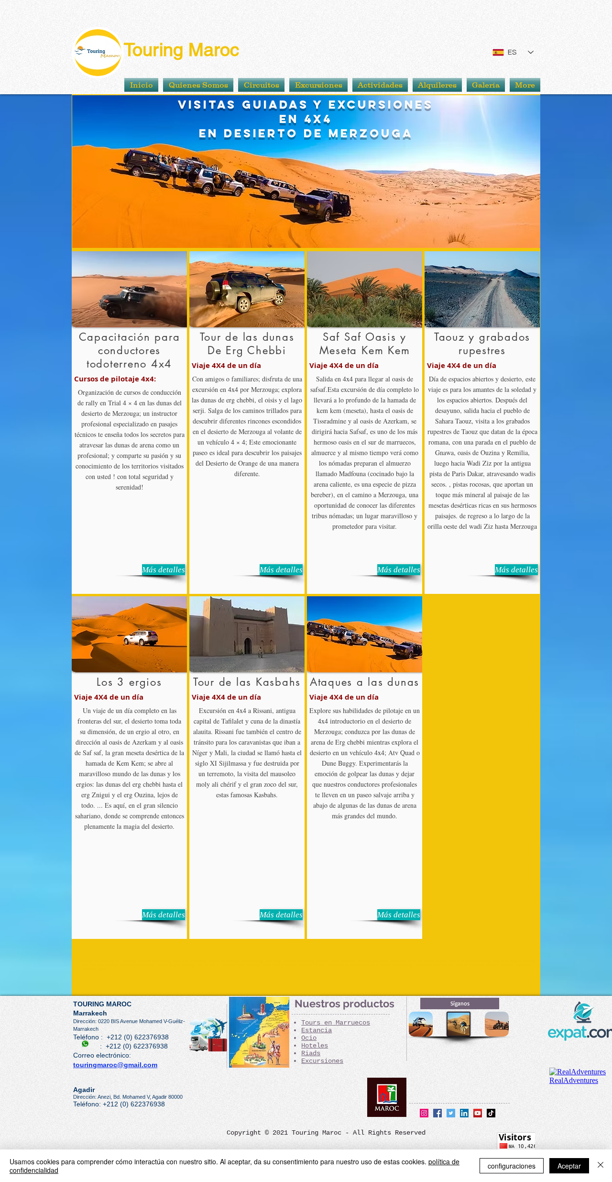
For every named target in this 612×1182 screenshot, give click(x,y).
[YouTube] (477, 1113)
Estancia (316, 1030)
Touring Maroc (181, 49)
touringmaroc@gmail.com (115, 1065)
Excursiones (322, 1061)
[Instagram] (424, 1113)
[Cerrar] (600, 1165)
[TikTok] (491, 1113)
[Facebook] (437, 1113)
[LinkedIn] (464, 1113)
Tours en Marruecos (335, 1022)
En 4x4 (305, 119)
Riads (310, 1053)
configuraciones (512, 1166)
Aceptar (569, 1166)
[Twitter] (451, 1113)
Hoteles (314, 1045)
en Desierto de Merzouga (306, 133)
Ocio (309, 1038)
